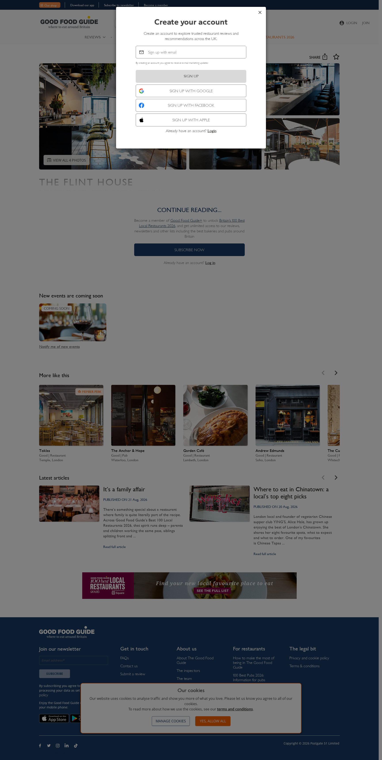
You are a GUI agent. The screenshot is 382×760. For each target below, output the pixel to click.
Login (212, 131)
